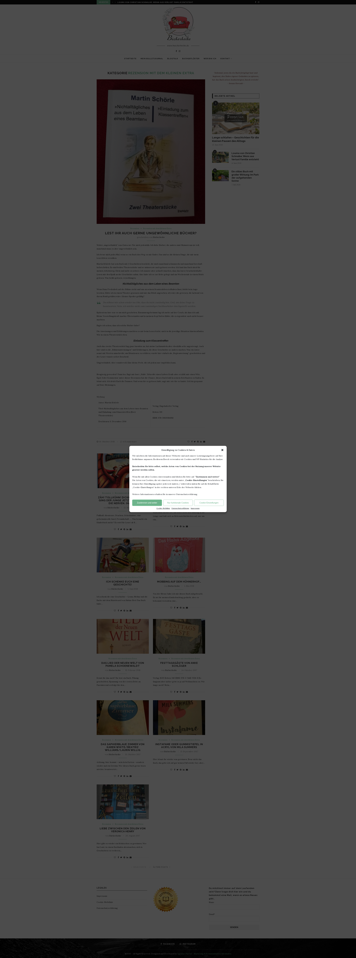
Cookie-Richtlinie (163, 508)
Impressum (195, 508)
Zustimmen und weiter (147, 503)
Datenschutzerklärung (180, 508)
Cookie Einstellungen (208, 503)
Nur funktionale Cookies (178, 503)
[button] (222, 450)
